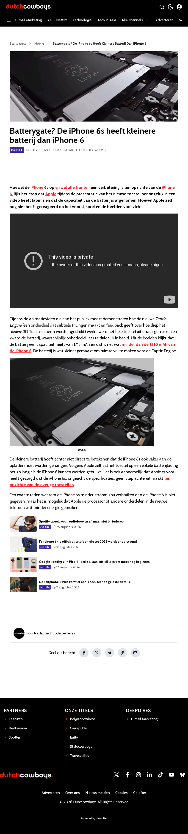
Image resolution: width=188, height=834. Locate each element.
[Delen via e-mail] (135, 652)
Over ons (72, 793)
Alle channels (132, 20)
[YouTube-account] (171, 774)
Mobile (17, 150)
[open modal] (179, 7)
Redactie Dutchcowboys (85, 150)
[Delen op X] (96, 652)
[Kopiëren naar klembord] (122, 652)
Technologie (82, 20)
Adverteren (164, 20)
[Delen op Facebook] (83, 652)
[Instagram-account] (138, 774)
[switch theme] (170, 7)
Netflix (61, 20)
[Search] (162, 7)
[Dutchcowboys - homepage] (29, 7)
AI (49, 20)
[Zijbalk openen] (8, 20)
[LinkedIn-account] (149, 774)
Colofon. (140, 793)
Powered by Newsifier (94, 818)
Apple (50, 193)
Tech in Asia (106, 20)
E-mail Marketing (28, 20)
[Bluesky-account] (182, 774)
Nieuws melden (97, 793)
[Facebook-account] (127, 774)
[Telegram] (109, 652)
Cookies (121, 793)
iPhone (36, 187)
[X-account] (116, 774)
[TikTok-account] (160, 774)
